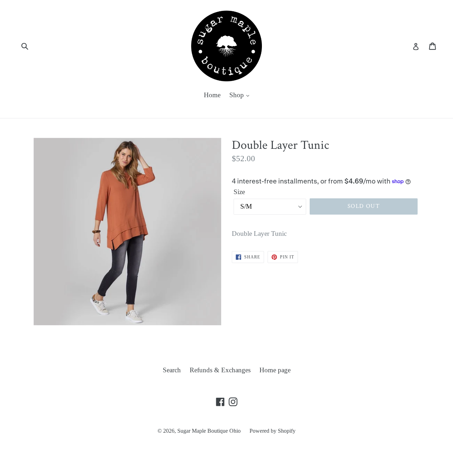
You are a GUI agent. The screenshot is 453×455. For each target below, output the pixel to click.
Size (239, 192)
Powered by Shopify (273, 431)
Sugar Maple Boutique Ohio (209, 431)
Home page (275, 370)
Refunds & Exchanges (220, 370)
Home (212, 95)
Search (172, 370)
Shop (237, 95)
